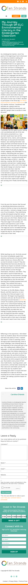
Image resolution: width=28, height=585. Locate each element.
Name (3, 462)
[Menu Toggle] (6, 16)
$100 (4, 516)
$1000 (14, 516)
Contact (5, 581)
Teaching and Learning (8, 45)
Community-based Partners (10, 42)
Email (3, 468)
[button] (26, 1)
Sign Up (14, 551)
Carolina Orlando (9, 39)
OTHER (23, 516)
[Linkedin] (23, 1)
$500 (9, 516)
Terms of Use (23, 581)
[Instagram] (20, 1)
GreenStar (23, 300)
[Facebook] (18, 1)
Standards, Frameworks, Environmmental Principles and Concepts (13, 43)
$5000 (19, 516)
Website (3, 474)
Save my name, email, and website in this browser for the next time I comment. (13, 483)
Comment (4, 444)
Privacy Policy (13, 581)
